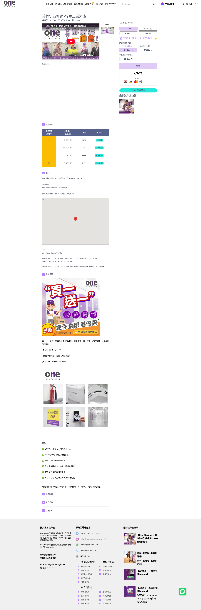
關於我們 (49, 4)
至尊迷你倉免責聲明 (48, 558)
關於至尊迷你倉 (47, 527)
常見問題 (99, 4)
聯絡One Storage (111, 4)
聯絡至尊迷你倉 (83, 527)
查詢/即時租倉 (138, 90)
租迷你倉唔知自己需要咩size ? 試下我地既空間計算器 (135, 38)
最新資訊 (58, 4)
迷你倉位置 (67, 4)
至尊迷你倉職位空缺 (48, 554)
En (184, 4)
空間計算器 (89, 4)
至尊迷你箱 (78, 4)
